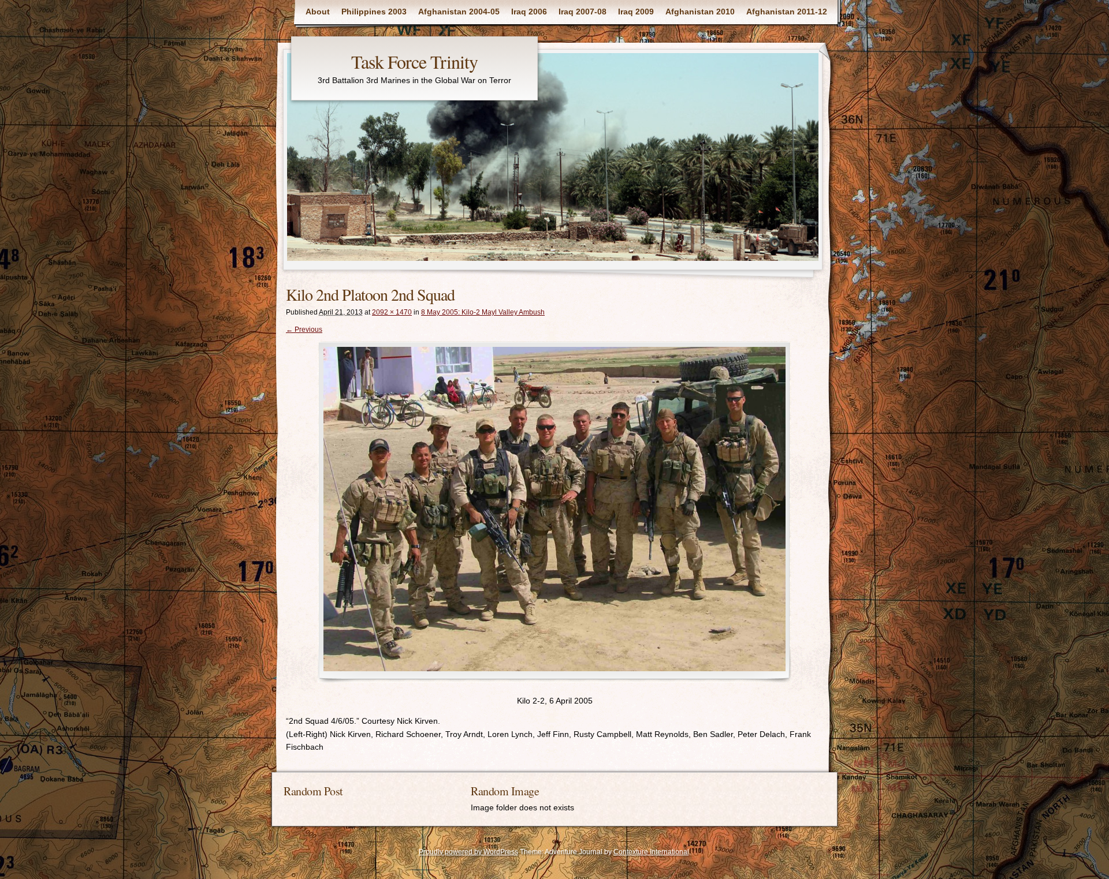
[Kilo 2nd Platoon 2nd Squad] (554, 512)
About (318, 11)
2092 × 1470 (392, 312)
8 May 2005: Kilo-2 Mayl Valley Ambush (483, 312)
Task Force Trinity (414, 61)
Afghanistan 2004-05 (459, 11)
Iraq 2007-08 (582, 11)
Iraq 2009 (636, 11)
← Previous (304, 330)
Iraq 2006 (529, 11)
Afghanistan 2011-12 (786, 11)
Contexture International (651, 852)
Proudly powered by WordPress (468, 852)
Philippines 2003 (374, 11)
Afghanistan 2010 (700, 11)
